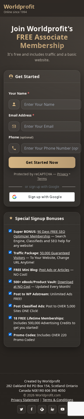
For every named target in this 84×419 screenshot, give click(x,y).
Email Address (21, 115)
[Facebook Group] (32, 409)
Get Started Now (42, 162)
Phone (21, 137)
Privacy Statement (25, 400)
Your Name (19, 93)
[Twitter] (21, 409)
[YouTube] (62, 409)
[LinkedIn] (52, 409)
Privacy (62, 174)
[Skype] (42, 409)
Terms (42, 178)
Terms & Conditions (58, 400)
